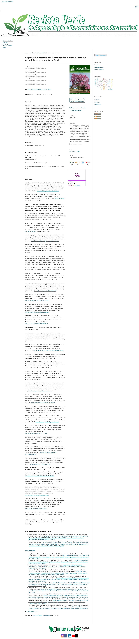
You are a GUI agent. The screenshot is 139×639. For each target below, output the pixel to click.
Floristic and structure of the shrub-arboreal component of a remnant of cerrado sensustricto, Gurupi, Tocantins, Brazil (58, 578)
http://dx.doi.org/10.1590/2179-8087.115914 (37, 300)
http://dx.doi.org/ (60, 198)
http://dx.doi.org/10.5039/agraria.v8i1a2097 (40, 391)
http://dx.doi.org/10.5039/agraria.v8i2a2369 (37, 312)
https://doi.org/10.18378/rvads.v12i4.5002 (39, 89)
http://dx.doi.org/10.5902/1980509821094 (36, 324)
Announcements (7, 45)
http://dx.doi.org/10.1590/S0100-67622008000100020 (48, 350)
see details (77, 185)
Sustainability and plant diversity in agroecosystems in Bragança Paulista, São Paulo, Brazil (55, 565)
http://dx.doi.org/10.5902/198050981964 (36, 508)
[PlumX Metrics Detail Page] (77, 175)
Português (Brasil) (99, 69)
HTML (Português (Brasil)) (78, 99)
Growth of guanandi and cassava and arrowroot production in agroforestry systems (58, 561)
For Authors (97, 102)
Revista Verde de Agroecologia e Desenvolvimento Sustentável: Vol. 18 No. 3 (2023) (57, 573)
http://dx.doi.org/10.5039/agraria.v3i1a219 (47, 422)
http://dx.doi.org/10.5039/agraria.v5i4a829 (36, 495)
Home (26, 53)
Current (5, 42)
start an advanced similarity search (42, 615)
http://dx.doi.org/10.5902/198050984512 (45, 291)
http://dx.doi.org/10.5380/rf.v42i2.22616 (36, 433)
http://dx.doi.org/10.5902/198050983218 (48, 191)
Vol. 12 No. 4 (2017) (40, 53)
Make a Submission (101, 55)
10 (34, 611)
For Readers (97, 99)
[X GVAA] (76, 637)
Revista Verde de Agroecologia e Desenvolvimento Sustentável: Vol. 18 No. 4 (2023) (65, 608)
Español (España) (99, 67)
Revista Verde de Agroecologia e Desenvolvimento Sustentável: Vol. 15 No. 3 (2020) (65, 597)
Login (135, 7)
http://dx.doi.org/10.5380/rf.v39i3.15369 (39, 464)
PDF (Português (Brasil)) (78, 101)
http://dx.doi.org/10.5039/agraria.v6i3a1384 (43, 402)
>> (37, 611)
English (96, 65)
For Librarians (97, 104)
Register (136, 6)
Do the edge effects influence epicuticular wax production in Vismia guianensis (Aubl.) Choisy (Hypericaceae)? (57, 572)
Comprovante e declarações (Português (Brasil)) (78, 109)
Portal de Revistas (8, 41)
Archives (5, 44)
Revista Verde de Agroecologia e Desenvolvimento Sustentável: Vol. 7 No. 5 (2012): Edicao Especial (58, 545)
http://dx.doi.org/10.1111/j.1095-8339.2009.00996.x (45, 241)
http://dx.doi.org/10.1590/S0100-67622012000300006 (39, 476)
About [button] (4, 47)
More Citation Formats (76, 144)
